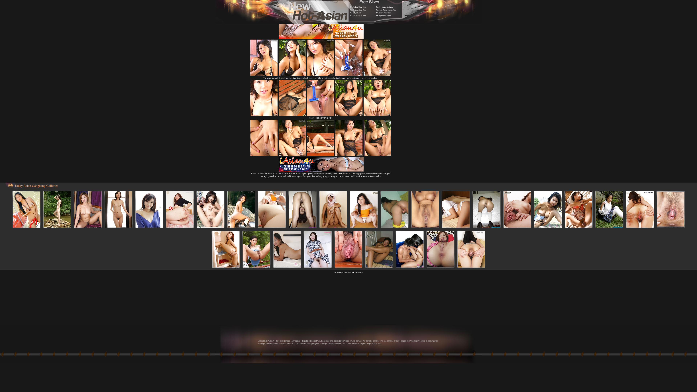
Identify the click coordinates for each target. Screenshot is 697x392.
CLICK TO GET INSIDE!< (321, 118)
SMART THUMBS (355, 272)
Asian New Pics (384, 13)
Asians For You (359, 10)
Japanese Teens (384, 16)
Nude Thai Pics (359, 16)
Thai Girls (357, 13)
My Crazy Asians (385, 7)
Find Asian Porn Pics (387, 10)
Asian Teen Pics (359, 7)
